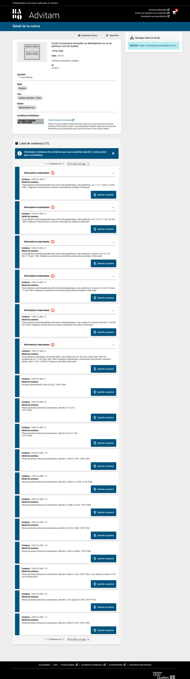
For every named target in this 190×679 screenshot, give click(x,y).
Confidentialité (118, 665)
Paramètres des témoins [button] (140, 665)
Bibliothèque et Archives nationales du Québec (36, 3)
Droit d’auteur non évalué (60, 120)
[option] (22, 88)
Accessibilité (44, 665)
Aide (55, 665)
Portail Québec (70, 665)
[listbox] (67, 88)
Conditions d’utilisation (94, 665)
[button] (69, 172)
